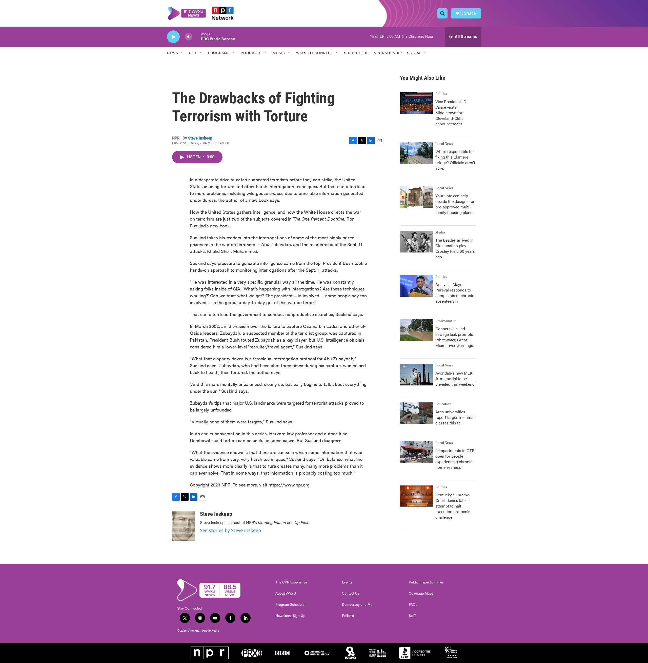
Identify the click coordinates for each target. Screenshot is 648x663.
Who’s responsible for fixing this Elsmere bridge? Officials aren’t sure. (455, 159)
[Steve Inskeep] (183, 526)
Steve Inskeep (200, 138)
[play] (173, 37)
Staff (412, 616)
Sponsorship (388, 52)
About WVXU (285, 593)
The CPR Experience (291, 582)
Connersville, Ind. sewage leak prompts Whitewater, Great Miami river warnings (454, 337)
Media (440, 232)
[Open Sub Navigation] (182, 53)
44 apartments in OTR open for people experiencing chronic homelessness (454, 458)
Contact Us (350, 593)
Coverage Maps (421, 593)
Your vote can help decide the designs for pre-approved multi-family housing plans (455, 204)
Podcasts (251, 52)
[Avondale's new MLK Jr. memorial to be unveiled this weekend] (416, 374)
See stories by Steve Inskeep (230, 530)
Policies (348, 616)
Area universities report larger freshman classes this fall (455, 417)
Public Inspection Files (426, 582)
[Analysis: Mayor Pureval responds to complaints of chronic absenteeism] (416, 286)
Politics (441, 94)
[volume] (188, 37)
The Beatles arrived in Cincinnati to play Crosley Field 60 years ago (455, 248)
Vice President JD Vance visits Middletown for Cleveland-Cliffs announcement (451, 113)
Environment (445, 321)
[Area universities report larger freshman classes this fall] (416, 413)
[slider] (196, 36)
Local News (444, 144)
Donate (468, 13)
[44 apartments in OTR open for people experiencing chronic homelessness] (416, 452)
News (172, 52)
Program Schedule (289, 604)
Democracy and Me (357, 604)
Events (347, 582)
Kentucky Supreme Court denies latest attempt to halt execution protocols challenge (452, 506)
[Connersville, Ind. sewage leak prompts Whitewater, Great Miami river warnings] (416, 330)
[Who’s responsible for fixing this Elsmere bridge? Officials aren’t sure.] (416, 153)
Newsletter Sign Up (290, 616)
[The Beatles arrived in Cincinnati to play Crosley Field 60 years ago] (416, 241)
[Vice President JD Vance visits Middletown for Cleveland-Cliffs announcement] (416, 103)
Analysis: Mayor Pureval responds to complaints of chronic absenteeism (454, 292)
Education (443, 404)
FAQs (413, 604)
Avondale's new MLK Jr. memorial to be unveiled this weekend (455, 378)
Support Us (356, 52)
